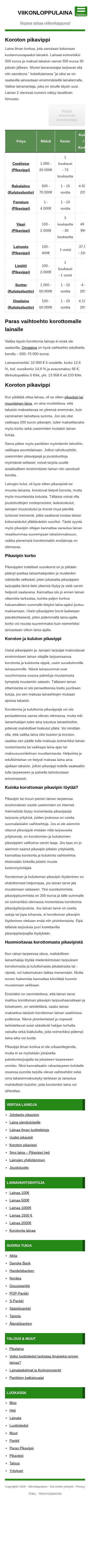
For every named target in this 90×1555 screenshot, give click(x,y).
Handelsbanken (22, 1271)
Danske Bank (20, 1263)
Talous (15, 1463)
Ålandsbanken (21, 1323)
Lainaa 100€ (19, 1193)
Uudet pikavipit (21, 1137)
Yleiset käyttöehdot (50, 1493)
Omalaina (29, 347)
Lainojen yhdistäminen (27, 1160)
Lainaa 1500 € (21, 1215)
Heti (13, 1410)
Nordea (15, 1278)
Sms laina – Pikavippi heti (30, 1152)
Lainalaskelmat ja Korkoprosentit (35, 1370)
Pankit (14, 1441)
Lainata (15, 1418)
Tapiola (15, 1316)
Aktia (13, 1256)
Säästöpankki (20, 1308)
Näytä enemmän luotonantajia (67, 115)
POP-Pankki (19, 1293)
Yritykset (16, 1471)
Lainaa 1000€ (20, 1208)
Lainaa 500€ (19, 1200)
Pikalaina (17, 1349)
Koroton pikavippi (23, 1145)
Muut (14, 1433)
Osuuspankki (20, 1286)
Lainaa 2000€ (20, 1223)
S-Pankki (17, 1301)
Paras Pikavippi (22, 1448)
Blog (13, 1403)
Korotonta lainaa (23, 1230)
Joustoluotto (19, 1167)
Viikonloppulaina (45, 13)
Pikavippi (17, 1456)
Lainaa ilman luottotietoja (29, 1130)
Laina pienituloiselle (25, 1122)
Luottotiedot (19, 1425)
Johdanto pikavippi (24, 1115)
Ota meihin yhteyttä (61, 1486)
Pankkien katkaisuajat (27, 1378)
